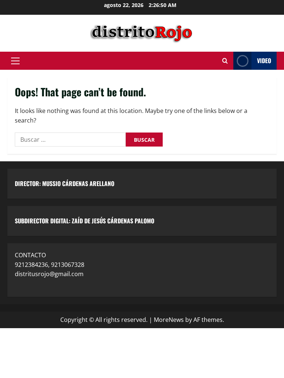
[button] (15, 61)
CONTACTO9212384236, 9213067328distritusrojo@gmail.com (49, 264)
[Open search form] (225, 61)
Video (264, 60)
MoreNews (169, 320)
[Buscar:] (70, 140)
